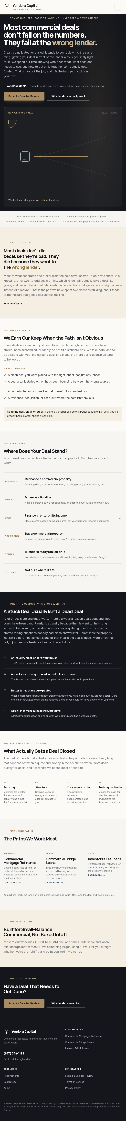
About (7, 1088)
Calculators (10, 1081)
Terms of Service (74, 1081)
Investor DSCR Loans (77, 1048)
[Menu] (118, 7)
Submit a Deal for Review (24, 96)
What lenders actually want (68, 96)
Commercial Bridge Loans (79, 1042)
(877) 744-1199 (14, 1053)
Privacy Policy (73, 1088)
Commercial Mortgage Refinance (83, 1036)
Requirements (11, 1075)
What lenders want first (66, 1003)
